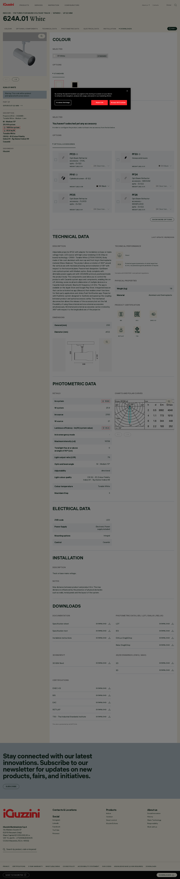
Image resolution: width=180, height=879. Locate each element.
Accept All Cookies (118, 102)
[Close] (127, 91)
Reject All (99, 102)
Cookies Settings (63, 102)
